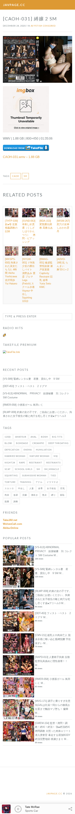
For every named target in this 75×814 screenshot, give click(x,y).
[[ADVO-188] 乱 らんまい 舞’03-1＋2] (63, 251)
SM (25, 176)
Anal (34, 436)
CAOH (15, 176)
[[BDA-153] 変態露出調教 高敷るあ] (46, 212)
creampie (38, 443)
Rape (22, 462)
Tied (53, 475)
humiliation (44, 449)
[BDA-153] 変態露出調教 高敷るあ (46, 224)
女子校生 (51, 488)
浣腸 (24, 495)
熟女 (44, 495)
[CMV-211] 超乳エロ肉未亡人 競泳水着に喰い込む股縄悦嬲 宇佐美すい (53, 639)
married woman (15, 456)
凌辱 (40, 488)
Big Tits (57, 436)
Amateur (20, 436)
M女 (56, 456)
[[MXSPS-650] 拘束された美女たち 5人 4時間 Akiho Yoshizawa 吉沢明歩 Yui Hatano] (11, 251)
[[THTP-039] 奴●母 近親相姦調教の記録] (11, 212)
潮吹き (34, 495)
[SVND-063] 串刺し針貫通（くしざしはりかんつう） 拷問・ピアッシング (28, 231)
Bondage (22, 443)
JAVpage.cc (14, 5)
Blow (8, 443)
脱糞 (7, 501)
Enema (28, 449)
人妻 (31, 488)
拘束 (7, 495)
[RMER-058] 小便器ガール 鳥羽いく (23, 404)
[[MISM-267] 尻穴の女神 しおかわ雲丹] (63, 212)
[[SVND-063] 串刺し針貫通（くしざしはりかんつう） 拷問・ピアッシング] (29, 212)
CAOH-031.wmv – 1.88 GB (21, 157)
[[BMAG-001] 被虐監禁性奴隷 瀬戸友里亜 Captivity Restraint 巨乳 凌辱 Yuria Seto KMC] (46, 251)
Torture (10, 482)
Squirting (11, 475)
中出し (21, 488)
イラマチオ (52, 482)
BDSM (44, 436)
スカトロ (9, 488)
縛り (53, 495)
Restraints (53, 462)
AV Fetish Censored (43, 25)
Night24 (10, 462)
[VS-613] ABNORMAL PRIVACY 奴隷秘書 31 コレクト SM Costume (53, 551)
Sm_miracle (51, 469)
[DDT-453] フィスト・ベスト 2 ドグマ (25, 386)
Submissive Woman (34, 475)
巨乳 (62, 488)
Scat (8, 469)
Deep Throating (58, 443)
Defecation (12, 449)
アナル (39, 482)
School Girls (23, 469)
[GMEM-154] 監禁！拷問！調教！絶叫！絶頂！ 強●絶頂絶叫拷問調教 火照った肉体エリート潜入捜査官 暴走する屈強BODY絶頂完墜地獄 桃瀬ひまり (53, 731)
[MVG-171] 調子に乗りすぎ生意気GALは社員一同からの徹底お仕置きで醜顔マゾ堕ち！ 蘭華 (52, 705)
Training (25, 482)
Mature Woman (39, 456)
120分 (8, 436)
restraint (35, 462)
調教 (15, 501)
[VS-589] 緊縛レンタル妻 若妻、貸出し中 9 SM (31, 378)
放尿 (15, 495)
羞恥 (62, 495)
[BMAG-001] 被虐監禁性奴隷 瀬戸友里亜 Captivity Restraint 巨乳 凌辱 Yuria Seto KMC (46, 273)
